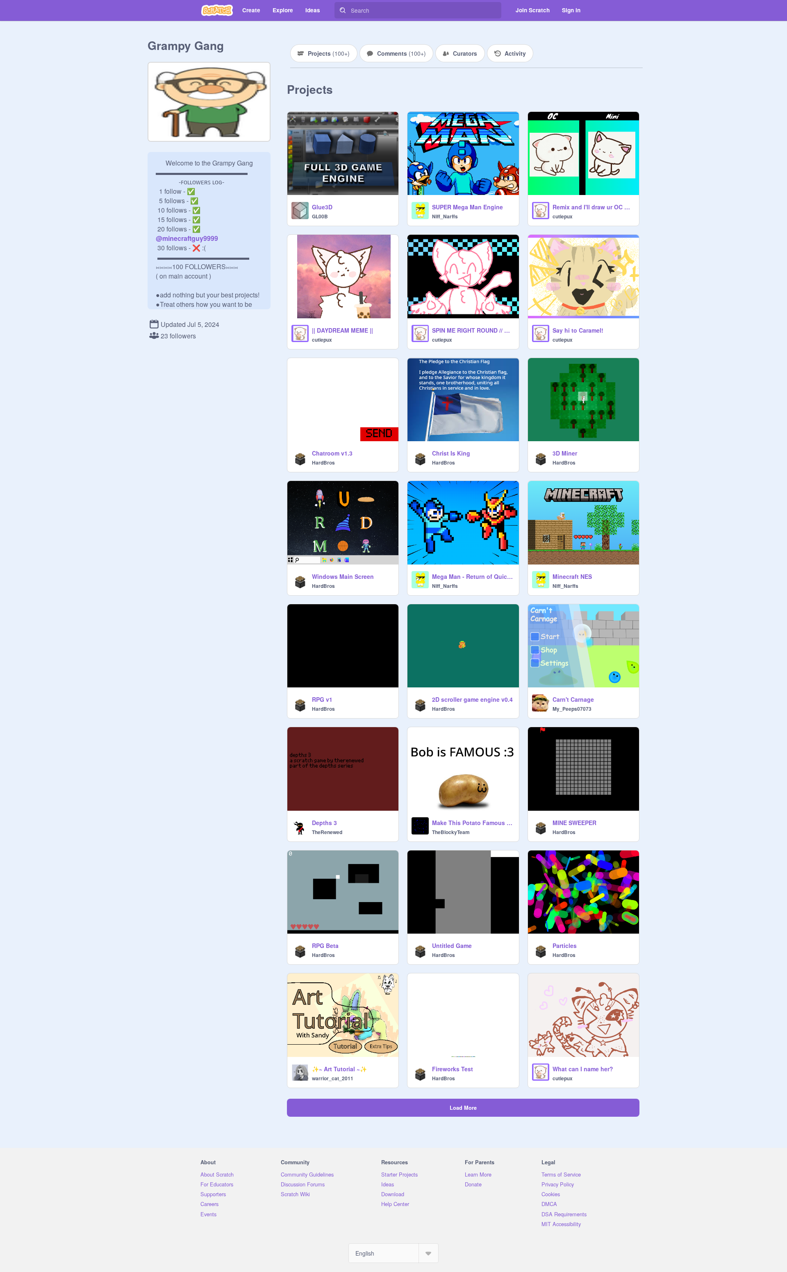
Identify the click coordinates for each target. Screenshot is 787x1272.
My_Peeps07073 (572, 708)
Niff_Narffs (445, 216)
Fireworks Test (452, 1069)
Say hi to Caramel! (578, 330)
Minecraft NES (572, 576)
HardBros (323, 462)
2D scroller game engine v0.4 (472, 699)
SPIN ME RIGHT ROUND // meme (473, 330)
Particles (565, 945)
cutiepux (563, 216)
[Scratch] (217, 10)
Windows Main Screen (343, 576)
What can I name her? (583, 1069)
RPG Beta (325, 945)
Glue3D (322, 207)
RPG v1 (322, 699)
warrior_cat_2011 (332, 1078)
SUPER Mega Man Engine (467, 207)
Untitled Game (452, 945)
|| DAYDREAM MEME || (342, 330)
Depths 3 (324, 823)
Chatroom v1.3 (332, 453)
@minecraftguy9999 (187, 238)
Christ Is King (451, 453)
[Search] (342, 10)
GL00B (320, 216)
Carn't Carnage (573, 699)
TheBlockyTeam (451, 832)
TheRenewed (327, 832)
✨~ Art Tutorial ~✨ (339, 1069)
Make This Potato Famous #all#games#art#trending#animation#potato (473, 823)
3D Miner (565, 453)
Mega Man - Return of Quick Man (473, 576)
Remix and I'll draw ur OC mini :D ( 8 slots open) (593, 207)
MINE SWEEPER (574, 823)
